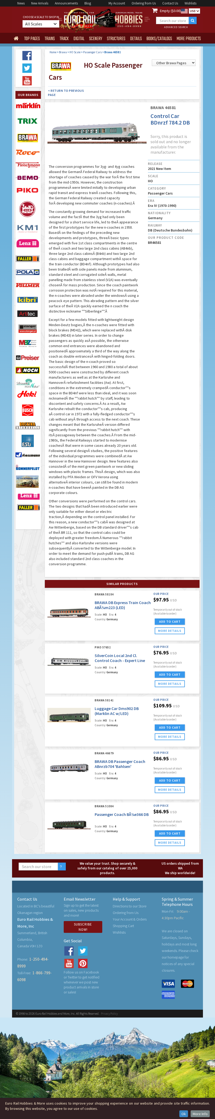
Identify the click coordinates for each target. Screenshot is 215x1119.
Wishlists (190, 3)
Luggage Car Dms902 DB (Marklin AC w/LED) (117, 711)
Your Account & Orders (130, 919)
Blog (87, 3)
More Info (200, 1113)
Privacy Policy (109, 1013)
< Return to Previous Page (66, 93)
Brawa (63, 52)
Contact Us (170, 3)
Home (53, 52)
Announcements (66, 3)
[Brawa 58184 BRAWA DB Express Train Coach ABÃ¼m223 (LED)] (69, 609)
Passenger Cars (92, 52)
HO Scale (74, 52)
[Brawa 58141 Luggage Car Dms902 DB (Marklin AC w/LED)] (69, 714)
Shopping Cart (123, 925)
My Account (117, 3)
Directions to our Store (129, 906)
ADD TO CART (170, 621)
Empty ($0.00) (170, 10)
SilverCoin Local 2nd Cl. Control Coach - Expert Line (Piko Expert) (120, 660)
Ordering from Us (144, 3)
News (21, 3)
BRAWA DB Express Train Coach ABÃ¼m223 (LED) (123, 605)
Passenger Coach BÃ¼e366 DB (122, 814)
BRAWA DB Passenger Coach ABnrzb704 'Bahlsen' (120, 764)
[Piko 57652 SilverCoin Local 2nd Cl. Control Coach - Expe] (69, 661)
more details (169, 631)
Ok (183, 1113)
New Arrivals (39, 3)
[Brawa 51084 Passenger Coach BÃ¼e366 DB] (69, 820)
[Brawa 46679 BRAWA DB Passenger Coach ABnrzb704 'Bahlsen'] (69, 767)
